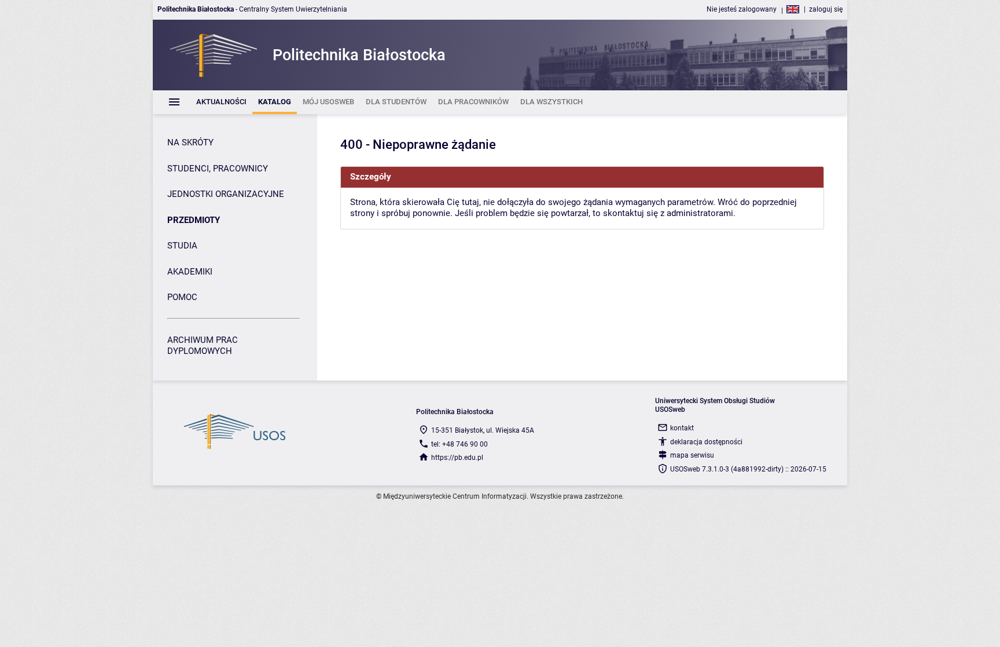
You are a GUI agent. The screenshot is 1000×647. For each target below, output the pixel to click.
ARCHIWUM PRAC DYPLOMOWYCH (202, 346)
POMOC (182, 297)
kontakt (682, 428)
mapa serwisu (692, 455)
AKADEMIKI (189, 271)
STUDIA (182, 245)
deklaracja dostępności (706, 442)
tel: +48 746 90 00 (459, 444)
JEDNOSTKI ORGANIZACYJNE (225, 194)
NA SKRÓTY (190, 142)
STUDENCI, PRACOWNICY (217, 168)
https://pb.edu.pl (457, 458)
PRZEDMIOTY (193, 220)
